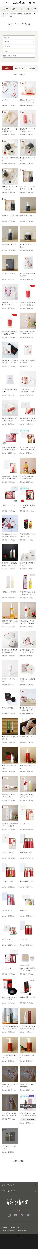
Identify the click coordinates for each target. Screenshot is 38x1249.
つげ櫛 (20, 9)
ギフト (34, 9)
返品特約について (22, 1230)
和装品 (27, 9)
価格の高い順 (31, 68)
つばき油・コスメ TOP (16, 14)
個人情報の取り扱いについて (17, 1227)
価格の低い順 (19, 68)
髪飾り (13, 9)
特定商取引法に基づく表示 (8, 1230)
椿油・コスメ (5, 9)
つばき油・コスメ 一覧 (29, 14)
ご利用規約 (4, 1227)
